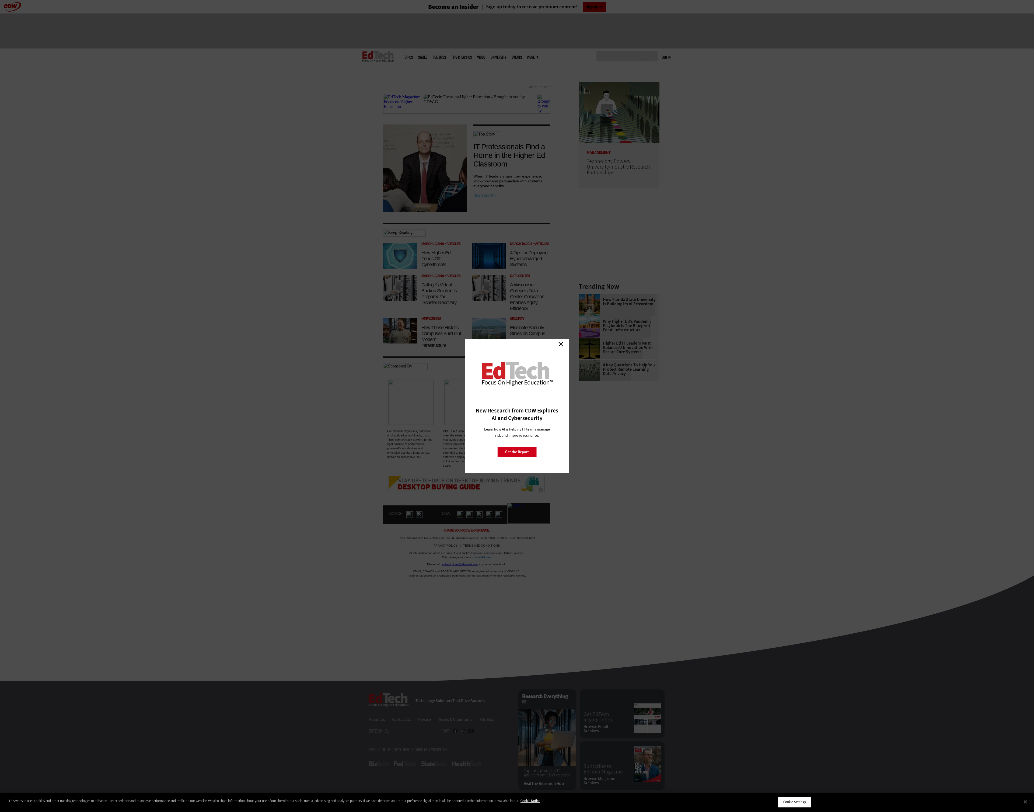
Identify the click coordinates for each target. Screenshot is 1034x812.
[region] (517, 802)
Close (561, 344)
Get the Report (517, 451)
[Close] (1025, 802)
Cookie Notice (530, 801)
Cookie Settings (794, 802)
